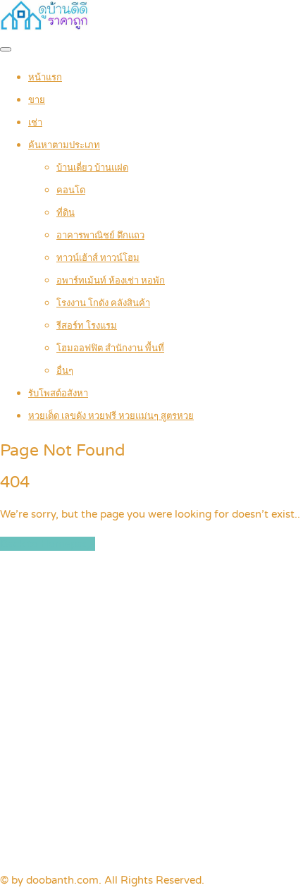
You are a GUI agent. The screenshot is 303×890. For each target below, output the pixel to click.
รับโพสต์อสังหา (58, 393)
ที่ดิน (65, 213)
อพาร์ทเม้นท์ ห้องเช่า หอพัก (110, 280)
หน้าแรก (45, 77)
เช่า (35, 122)
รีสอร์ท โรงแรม (86, 325)
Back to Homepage (47, 543)
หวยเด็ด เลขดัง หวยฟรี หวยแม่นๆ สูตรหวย (111, 416)
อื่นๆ (64, 371)
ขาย (36, 100)
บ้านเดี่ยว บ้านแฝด (92, 167)
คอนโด (70, 190)
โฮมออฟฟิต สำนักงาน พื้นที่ (110, 348)
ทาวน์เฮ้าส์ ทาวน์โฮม (98, 258)
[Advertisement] (151, 712)
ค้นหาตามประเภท (64, 145)
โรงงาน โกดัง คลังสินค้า (103, 303)
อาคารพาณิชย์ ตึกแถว (100, 235)
